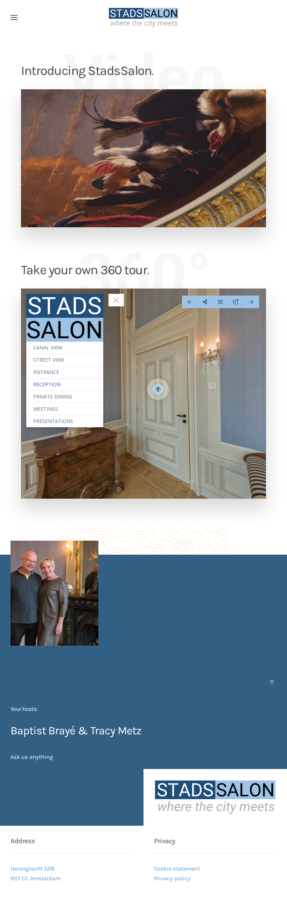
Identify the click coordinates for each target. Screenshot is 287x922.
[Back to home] (143, 17)
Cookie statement (177, 868)
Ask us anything (31, 757)
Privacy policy (172, 878)
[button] (14, 17)
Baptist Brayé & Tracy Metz (75, 730)
